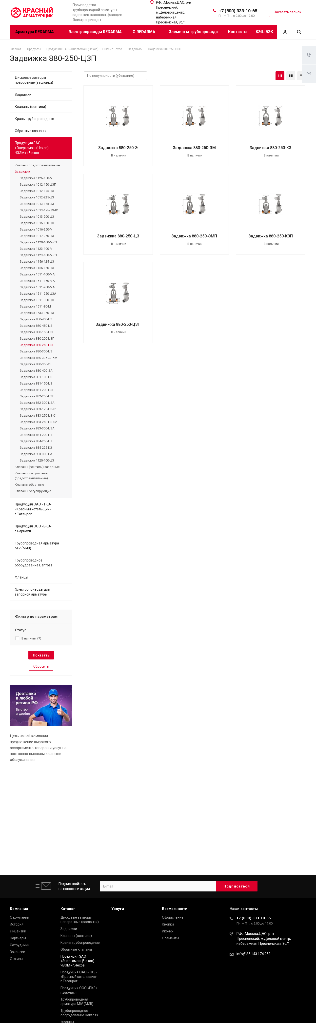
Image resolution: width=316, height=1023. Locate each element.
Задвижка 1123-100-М (36, 249)
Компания (19, 909)
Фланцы (21, 577)
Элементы (170, 938)
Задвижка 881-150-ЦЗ (36, 383)
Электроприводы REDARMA (95, 31)
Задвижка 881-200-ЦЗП (37, 390)
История (16, 924)
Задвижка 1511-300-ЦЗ (37, 300)
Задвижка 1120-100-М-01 (38, 242)
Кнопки (168, 924)
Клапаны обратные (29, 484)
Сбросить (41, 666)
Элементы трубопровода (193, 31)
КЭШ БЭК (264, 31)
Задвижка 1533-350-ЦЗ (37, 313)
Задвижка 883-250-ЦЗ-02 (38, 422)
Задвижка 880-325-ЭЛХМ (38, 358)
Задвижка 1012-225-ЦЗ (37, 197)
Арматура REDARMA (35, 31)
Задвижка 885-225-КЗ (36, 447)
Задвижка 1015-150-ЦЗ (37, 223)
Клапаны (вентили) (30, 107)
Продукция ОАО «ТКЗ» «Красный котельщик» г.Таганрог (33, 509)
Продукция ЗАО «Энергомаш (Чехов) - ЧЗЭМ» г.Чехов (33, 148)
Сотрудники (19, 945)
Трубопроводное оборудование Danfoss (33, 562)
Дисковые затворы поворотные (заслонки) (34, 80)
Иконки (168, 931)
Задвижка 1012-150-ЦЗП (38, 184)
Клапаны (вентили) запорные (37, 467)
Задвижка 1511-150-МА (37, 281)
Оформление (172, 917)
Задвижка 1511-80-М (35, 306)
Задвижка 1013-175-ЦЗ (37, 204)
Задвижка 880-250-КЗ (270, 147)
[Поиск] (299, 32)
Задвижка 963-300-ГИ (36, 454)
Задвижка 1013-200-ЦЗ (37, 216)
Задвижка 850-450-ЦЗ (36, 326)
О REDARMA (144, 31)
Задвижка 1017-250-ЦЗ (37, 236)
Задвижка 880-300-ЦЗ (36, 351)
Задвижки (23, 95)
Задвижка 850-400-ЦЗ (36, 319)
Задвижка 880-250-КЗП (270, 236)
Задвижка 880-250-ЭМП (194, 236)
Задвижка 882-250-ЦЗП (37, 396)
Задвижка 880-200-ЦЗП (37, 338)
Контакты (237, 31)
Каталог (67, 909)
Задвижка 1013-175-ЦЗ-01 (39, 210)
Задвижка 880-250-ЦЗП (118, 324)
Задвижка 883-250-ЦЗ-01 (38, 415)
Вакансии (17, 952)
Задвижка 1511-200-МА (37, 287)
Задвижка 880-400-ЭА (36, 370)
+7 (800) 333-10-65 (238, 10)
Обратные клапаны (30, 131)
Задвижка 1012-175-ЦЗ (37, 191)
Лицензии (18, 931)
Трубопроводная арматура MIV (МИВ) (37, 545)
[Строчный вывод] (290, 75)
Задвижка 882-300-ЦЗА (37, 403)
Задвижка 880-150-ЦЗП (37, 332)
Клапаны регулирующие (33, 491)
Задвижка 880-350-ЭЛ (36, 364)
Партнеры (18, 938)
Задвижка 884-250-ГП (36, 441)
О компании (19, 917)
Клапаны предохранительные (37, 165)
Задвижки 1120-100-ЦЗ (37, 460)
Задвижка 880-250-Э (118, 147)
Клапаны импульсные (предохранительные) (31, 475)
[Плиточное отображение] (280, 75)
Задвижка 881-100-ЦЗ (36, 377)
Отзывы (16, 959)
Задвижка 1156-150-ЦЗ (37, 268)
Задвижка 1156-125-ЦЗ (37, 261)
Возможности (174, 909)
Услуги (117, 909)
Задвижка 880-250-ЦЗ (118, 236)
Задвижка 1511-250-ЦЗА (38, 293)
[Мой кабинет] (284, 32)
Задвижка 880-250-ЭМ (194, 147)
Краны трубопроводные (34, 119)
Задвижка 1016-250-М (36, 229)
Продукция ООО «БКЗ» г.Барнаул (33, 528)
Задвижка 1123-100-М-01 (38, 255)
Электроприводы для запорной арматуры (32, 591)
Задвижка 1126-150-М (36, 178)
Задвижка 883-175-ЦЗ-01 (38, 409)
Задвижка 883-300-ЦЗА (37, 428)
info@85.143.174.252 (253, 954)
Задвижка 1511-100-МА (37, 274)
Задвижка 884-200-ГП (36, 435)
